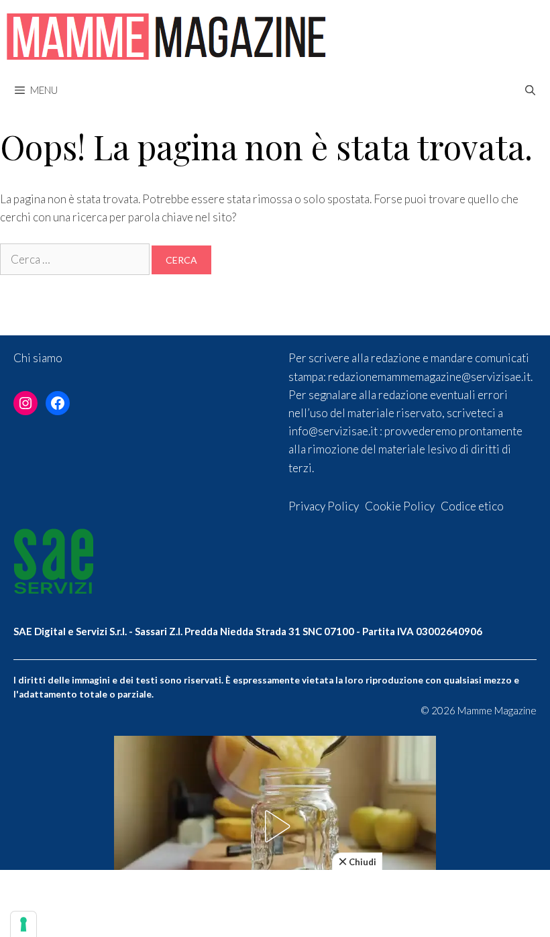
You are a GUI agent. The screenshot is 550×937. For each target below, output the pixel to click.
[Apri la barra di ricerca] (530, 90)
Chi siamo (37, 358)
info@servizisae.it (333, 431)
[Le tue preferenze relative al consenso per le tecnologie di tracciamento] (23, 924)
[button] (275, 826)
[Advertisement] (275, 903)
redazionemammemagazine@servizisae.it (429, 377)
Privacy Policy (323, 506)
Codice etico (472, 506)
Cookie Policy (400, 506)
